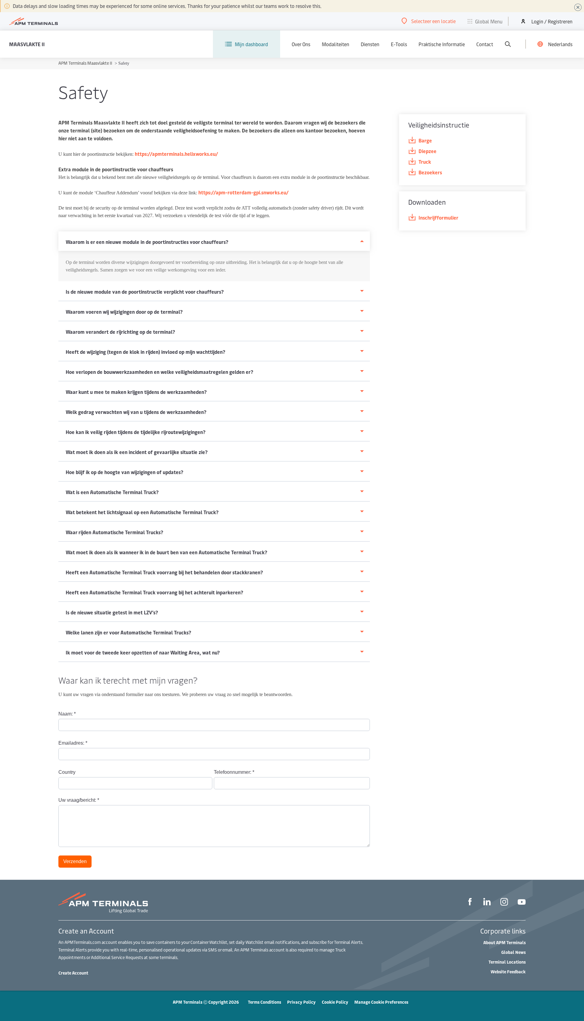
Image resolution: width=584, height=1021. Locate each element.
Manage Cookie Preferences (381, 1002)
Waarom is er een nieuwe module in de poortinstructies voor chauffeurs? (147, 241)
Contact (484, 44)
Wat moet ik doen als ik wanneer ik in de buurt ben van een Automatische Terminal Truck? (166, 552)
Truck (425, 161)
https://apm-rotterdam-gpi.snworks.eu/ (243, 192)
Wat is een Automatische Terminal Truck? (112, 492)
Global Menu (488, 21)
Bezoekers (430, 172)
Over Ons (301, 44)
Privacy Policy (301, 1002)
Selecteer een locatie (433, 21)
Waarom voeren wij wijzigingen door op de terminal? (124, 311)
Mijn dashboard (251, 44)
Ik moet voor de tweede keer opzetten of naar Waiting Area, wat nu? (143, 652)
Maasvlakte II (27, 44)
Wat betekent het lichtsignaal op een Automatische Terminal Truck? (142, 512)
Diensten (370, 44)
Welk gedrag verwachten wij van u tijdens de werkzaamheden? (136, 411)
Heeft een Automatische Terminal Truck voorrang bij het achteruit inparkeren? (154, 592)
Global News (513, 952)
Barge (425, 140)
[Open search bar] (508, 44)
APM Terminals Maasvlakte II (85, 63)
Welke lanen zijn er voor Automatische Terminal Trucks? (128, 632)
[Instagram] (504, 902)
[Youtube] (522, 903)
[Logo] (33, 21)
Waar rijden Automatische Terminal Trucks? (114, 532)
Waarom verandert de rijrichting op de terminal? (120, 331)
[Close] (578, 7)
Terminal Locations (507, 962)
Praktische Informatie (442, 44)
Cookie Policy (335, 1002)
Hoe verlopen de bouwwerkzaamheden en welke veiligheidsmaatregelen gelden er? (159, 371)
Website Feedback (508, 972)
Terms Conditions (264, 1002)
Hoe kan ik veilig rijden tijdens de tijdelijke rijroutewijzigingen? (136, 432)
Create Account (73, 973)
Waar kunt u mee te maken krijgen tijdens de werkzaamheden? (136, 391)
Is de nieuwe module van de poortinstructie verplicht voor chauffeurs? (145, 291)
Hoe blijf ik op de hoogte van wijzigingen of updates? (124, 472)
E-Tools (399, 44)
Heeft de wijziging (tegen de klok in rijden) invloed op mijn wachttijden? (145, 351)
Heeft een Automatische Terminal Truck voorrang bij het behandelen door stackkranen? (164, 572)
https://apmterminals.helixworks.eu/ (176, 153)
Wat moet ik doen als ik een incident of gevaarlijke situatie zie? (137, 452)
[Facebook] (470, 902)
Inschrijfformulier (438, 217)
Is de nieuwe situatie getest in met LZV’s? (112, 612)
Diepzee (427, 151)
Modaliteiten (335, 44)
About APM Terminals (504, 942)
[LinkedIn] (487, 902)
